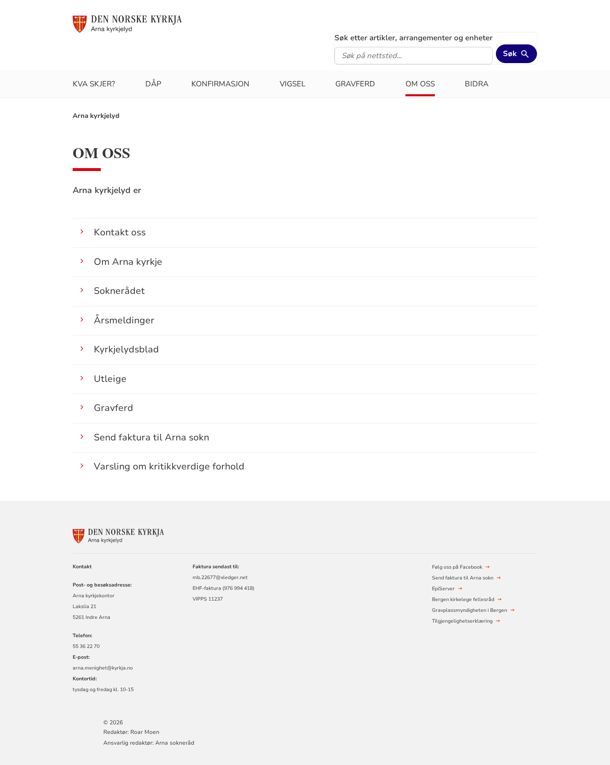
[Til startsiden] (127, 24)
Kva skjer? (94, 84)
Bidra (476, 84)
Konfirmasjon (220, 84)
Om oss (420, 84)
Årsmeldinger (124, 320)
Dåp (153, 84)
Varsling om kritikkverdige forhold (169, 466)
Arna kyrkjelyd (96, 115)
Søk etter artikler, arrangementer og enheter (413, 38)
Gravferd (355, 84)
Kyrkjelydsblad (126, 349)
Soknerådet (119, 290)
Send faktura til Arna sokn (151, 437)
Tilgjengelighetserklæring (462, 621)
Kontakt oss (120, 232)
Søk (510, 54)
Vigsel (292, 84)
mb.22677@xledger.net (220, 577)
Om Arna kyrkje (128, 261)
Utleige (110, 378)
